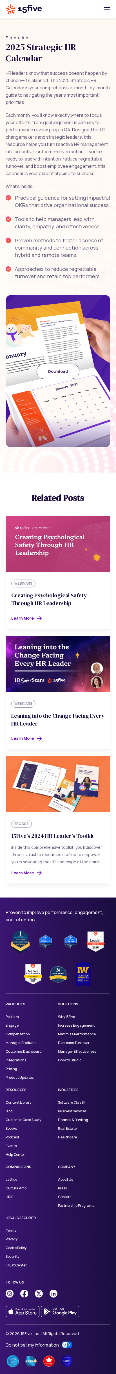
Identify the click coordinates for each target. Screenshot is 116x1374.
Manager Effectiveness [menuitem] (77, 1051)
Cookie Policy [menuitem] (16, 1247)
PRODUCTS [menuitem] (15, 1004)
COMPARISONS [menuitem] (18, 1166)
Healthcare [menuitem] (67, 1137)
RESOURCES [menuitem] (16, 1089)
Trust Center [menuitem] (16, 1265)
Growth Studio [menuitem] (69, 1060)
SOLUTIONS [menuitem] (68, 1004)
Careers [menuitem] (64, 1196)
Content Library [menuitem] (18, 1102)
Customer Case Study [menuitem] (23, 1119)
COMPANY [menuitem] (66, 1166)
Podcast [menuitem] (12, 1137)
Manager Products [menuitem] (21, 1042)
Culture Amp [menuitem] (16, 1188)
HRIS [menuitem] (9, 1196)
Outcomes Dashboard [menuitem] (24, 1051)
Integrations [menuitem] (16, 1060)
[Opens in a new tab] (10, 1294)
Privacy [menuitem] (11, 1239)
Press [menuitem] (62, 1188)
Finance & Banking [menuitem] (73, 1119)
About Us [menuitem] (65, 1179)
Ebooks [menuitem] (11, 1128)
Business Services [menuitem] (72, 1111)
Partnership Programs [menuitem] (76, 1205)
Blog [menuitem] (9, 1111)
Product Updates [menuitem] (20, 1077)
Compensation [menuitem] (18, 1034)
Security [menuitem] (12, 1256)
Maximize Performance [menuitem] (77, 1034)
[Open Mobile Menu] (107, 9)
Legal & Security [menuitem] (21, 1217)
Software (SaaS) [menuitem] (71, 1102)
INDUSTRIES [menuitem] (68, 1089)
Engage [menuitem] (12, 1025)
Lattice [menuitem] (11, 1179)
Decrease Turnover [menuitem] (74, 1042)
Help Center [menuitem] (15, 1154)
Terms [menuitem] (11, 1230)
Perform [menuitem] (12, 1016)
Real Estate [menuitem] (67, 1128)
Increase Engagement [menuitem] (76, 1025)
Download (58, 371)
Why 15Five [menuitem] (66, 1016)
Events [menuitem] (11, 1145)
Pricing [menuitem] (11, 1068)
